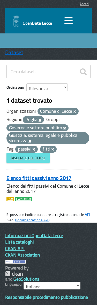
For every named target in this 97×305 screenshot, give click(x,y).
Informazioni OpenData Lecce (34, 235)
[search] (83, 71)
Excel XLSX (23, 199)
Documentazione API (32, 220)
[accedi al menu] (68, 21)
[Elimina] (74, 112)
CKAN (14, 273)
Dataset (14, 52)
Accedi (84, 3)
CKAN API (15, 248)
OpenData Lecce (37, 23)
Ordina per (14, 87)
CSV (10, 199)
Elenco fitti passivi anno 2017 (38, 178)
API (87, 214)
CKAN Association (22, 254)
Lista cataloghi (19, 241)
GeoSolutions (26, 278)
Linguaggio (13, 284)
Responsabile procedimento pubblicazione (46, 297)
